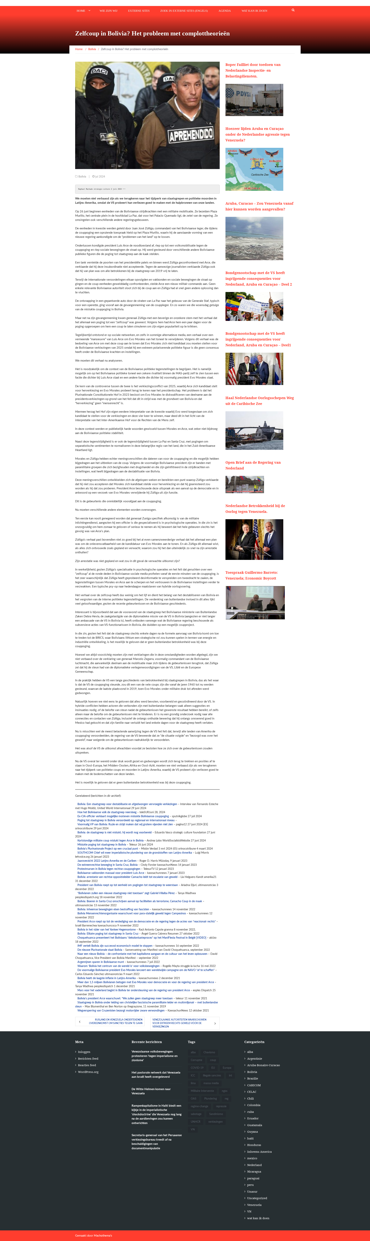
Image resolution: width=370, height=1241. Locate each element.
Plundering (210, 1098)
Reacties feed (87, 1065)
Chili (250, 1098)
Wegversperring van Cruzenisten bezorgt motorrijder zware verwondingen (121, 1010)
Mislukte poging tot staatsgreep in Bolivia (101, 844)
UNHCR (195, 1122)
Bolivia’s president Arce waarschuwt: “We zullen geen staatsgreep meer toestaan (125, 998)
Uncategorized (257, 1198)
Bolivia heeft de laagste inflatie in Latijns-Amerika (106, 978)
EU (213, 1068)
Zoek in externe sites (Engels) (184, 10)
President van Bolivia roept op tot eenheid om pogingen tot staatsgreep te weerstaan (127, 885)
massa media (211, 1083)
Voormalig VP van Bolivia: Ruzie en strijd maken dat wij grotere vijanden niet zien (125, 824)
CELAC (251, 1092)
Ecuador (253, 1118)
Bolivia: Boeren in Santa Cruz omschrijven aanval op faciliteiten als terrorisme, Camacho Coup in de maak (139, 901)
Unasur (252, 1191)
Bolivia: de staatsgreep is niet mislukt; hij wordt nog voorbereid (114, 832)
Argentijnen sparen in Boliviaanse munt (100, 962)
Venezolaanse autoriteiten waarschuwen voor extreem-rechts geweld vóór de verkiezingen (179, 1023)
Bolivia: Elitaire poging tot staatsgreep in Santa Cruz (107, 933)
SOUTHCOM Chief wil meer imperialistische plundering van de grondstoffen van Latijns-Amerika (134, 852)
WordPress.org (88, 1072)
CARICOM (254, 1085)
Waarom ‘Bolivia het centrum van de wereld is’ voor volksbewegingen (118, 966)
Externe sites (139, 10)
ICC (193, 1075)
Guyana (252, 1131)
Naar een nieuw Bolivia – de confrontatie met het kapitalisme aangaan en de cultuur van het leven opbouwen (142, 954)
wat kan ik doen (254, 10)
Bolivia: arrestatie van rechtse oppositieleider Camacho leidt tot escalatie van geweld (127, 877)
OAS (193, 1098)
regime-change (199, 1106)
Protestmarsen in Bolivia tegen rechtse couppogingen (108, 869)
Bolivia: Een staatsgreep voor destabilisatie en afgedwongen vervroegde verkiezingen (127, 804)
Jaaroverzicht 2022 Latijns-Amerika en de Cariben (106, 861)
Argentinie (254, 1058)
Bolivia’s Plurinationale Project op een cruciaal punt (107, 848)
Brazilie (252, 1078)
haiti (250, 1138)
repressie (221, 1106)
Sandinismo (216, 1114)
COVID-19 (197, 1068)
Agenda (225, 10)
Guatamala (254, 1125)
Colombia (253, 1105)
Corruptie (196, 1060)
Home (81, 10)
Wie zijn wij (108, 10)
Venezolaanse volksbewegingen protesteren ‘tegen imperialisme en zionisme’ (154, 1056)
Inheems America (259, 1151)
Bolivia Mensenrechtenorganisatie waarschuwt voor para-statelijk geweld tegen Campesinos (131, 913)
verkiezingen (215, 1122)
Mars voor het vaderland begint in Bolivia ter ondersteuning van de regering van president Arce (133, 990)
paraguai (253, 1178)
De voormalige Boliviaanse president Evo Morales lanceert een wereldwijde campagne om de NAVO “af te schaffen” (145, 970)
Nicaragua (254, 1171)
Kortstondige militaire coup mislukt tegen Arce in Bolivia (110, 840)
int (230, 1075)
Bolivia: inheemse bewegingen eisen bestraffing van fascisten (113, 909)
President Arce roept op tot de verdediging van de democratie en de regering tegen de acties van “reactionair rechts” (146, 921)
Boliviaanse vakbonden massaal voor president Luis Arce (110, 873)
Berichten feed (88, 1058)
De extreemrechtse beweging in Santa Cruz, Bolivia (107, 865)
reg (226, 1098)
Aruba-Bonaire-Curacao (263, 1065)
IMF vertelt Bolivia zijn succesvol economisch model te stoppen (114, 946)
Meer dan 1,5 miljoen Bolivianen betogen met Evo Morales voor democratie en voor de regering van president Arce (145, 982)
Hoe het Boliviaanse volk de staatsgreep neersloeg (106, 812)
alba (193, 1052)
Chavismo (209, 1052)
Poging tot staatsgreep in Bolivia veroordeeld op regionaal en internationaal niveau (126, 820)
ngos (224, 1091)
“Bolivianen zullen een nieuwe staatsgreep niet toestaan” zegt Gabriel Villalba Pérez (126, 893)
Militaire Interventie (202, 1091)
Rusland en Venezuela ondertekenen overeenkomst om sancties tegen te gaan (115, 1021)
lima (193, 1083)
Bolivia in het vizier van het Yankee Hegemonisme (106, 929)
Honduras (254, 1145)
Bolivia (82, 176)
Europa (227, 1068)
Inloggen (84, 1052)
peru (250, 1185)
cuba (250, 1112)
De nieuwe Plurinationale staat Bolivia (99, 950)
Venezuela (254, 1205)
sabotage (196, 1114)
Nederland (254, 1165)
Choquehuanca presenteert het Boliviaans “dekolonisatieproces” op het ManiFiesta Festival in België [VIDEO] (141, 937)
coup (213, 1060)
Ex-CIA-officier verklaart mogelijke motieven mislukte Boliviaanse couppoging (123, 816)
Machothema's (103, 1235)
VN (193, 1129)
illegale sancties (212, 1075)
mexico (252, 1158)
